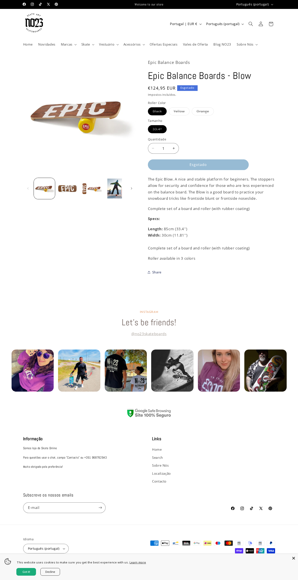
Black (160, 112)
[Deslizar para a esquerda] (28, 188)
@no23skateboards (148, 333)
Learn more (138, 562)
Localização (161, 473)
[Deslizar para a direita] (131, 188)
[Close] (293, 558)
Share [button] (156, 272)
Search (157, 457)
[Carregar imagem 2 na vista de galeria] (67, 188)
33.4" (160, 130)
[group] (37, 371)
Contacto (159, 481)
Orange (205, 112)
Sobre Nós (160, 465)
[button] (68, 44)
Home (157, 449)
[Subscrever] (100, 507)
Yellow (182, 112)
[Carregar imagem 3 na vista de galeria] (91, 188)
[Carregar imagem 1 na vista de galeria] (44, 188)
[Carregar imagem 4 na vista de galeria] (114, 188)
